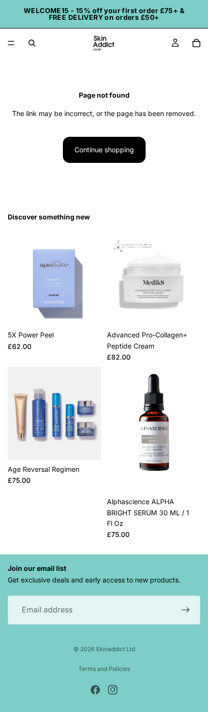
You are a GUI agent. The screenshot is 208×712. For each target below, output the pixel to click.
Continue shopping (104, 149)
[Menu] (11, 43)
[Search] (32, 43)
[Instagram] (113, 690)
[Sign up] (186, 610)
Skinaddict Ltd (115, 649)
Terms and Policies (104, 668)
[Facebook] (95, 690)
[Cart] (196, 43)
